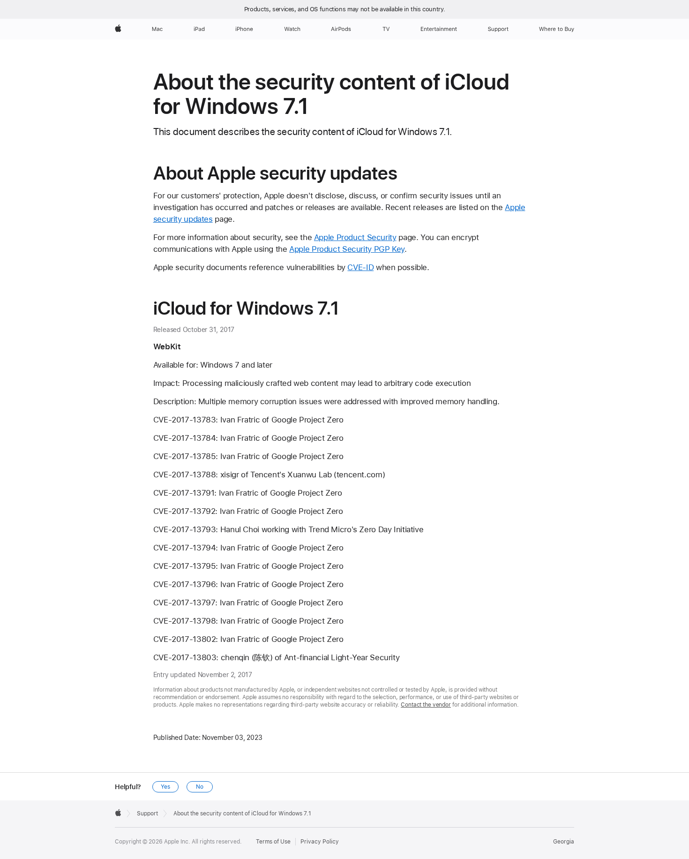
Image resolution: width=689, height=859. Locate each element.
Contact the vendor (426, 704)
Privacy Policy (319, 841)
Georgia (563, 841)
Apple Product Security (355, 237)
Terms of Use (273, 841)
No (199, 787)
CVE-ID (360, 267)
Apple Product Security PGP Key (346, 249)
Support (147, 813)
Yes (165, 787)
